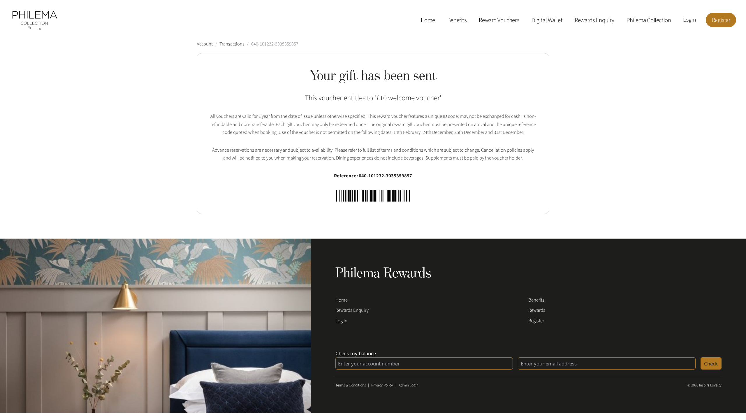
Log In (341, 320)
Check (711, 363)
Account (205, 44)
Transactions (231, 44)
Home (428, 20)
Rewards (536, 310)
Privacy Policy (382, 385)
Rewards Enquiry (594, 20)
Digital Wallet (547, 20)
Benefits (457, 20)
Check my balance (355, 353)
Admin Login (408, 385)
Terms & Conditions (350, 385)
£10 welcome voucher (408, 98)
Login (689, 20)
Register (721, 20)
